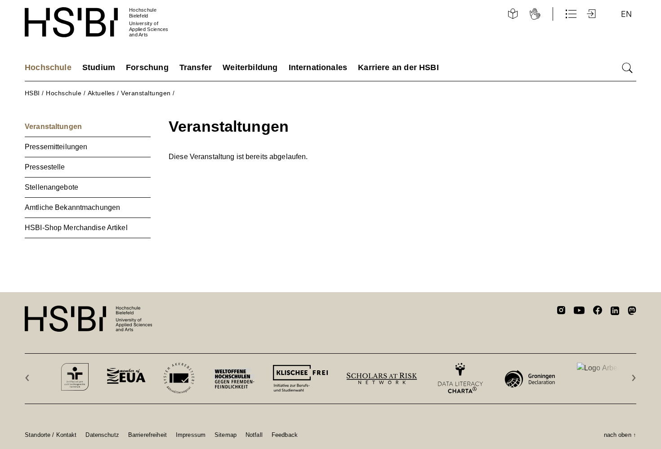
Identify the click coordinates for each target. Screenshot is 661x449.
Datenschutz (102, 434)
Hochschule (48, 67)
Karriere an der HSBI (398, 67)
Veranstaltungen (145, 93)
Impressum (190, 434)
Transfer (195, 67)
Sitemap (225, 434)
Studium (98, 67)
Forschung (147, 67)
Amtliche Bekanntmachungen (72, 207)
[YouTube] (579, 311)
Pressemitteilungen (56, 147)
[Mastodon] (632, 312)
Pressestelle (45, 167)
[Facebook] (597, 312)
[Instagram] (561, 311)
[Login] (592, 14)
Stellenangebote (51, 187)
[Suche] (627, 68)
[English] (626, 14)
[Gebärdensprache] (535, 14)
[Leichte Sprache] (512, 14)
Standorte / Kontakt (50, 434)
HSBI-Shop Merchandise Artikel (76, 227)
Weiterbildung (250, 67)
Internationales (318, 67)
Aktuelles (101, 93)
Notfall (254, 434)
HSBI (32, 93)
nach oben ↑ (620, 434)
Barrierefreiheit (147, 434)
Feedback (285, 434)
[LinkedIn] (615, 312)
